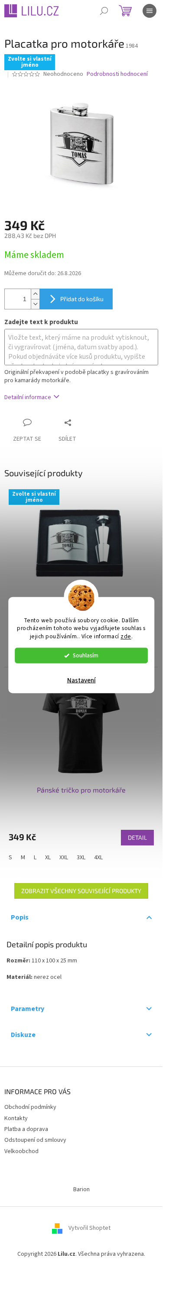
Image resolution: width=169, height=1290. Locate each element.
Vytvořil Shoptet (89, 1228)
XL (48, 857)
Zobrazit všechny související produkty (81, 890)
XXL (63, 857)
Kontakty (16, 1118)
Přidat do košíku (82, 298)
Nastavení (81, 680)
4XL (98, 857)
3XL (81, 857)
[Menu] (149, 10)
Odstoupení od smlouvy (35, 1140)
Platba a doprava (26, 1129)
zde (125, 636)
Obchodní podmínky (30, 1107)
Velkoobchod (21, 1151)
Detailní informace (27, 397)
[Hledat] (104, 10)
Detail (137, 837)
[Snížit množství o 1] (35, 304)
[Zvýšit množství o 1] (35, 294)
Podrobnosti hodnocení (117, 74)
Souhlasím (85, 655)
